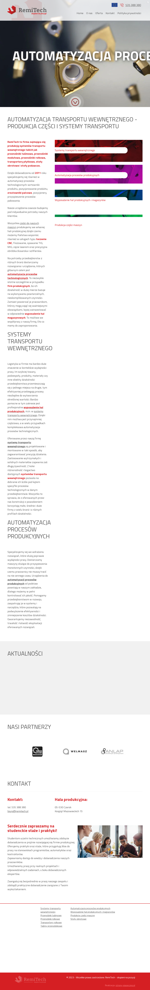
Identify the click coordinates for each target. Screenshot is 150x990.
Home (80, 13)
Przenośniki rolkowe (50, 919)
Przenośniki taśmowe (51, 915)
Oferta (99, 13)
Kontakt (110, 13)
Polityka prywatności (129, 13)
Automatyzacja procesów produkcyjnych (90, 908)
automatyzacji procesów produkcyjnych (21, 582)
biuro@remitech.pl (17, 811)
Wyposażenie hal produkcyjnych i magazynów (92, 912)
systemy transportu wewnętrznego (25, 413)
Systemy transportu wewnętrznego (50, 910)
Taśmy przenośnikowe (51, 926)
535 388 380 (133, 5)
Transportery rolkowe (51, 922)
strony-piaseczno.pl (125, 985)
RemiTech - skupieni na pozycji (120, 977)
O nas (89, 13)
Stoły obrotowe (78, 919)
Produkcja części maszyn (82, 915)
